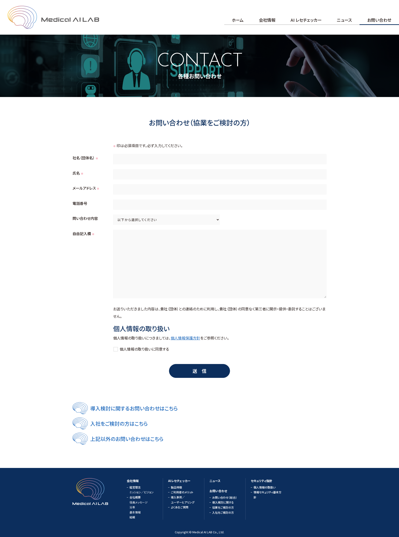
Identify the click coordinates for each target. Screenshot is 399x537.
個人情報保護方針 (185, 338)
